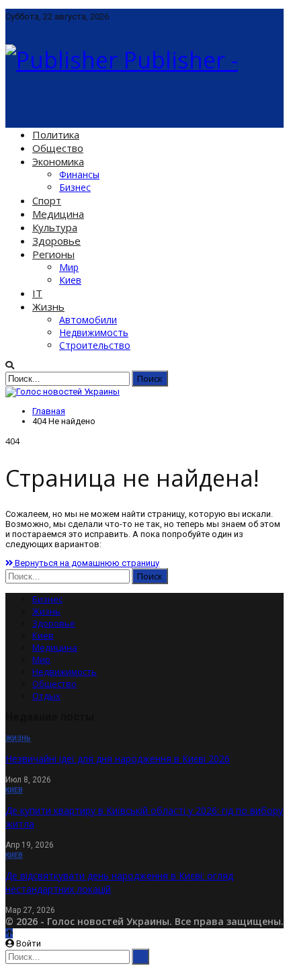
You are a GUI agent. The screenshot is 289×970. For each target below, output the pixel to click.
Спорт (46, 200)
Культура (54, 227)
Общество (57, 148)
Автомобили (88, 319)
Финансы (79, 174)
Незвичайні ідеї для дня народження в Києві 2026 (117, 758)
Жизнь (48, 306)
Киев (70, 280)
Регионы (53, 254)
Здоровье (56, 240)
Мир (69, 267)
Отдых (46, 696)
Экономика (58, 161)
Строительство (94, 345)
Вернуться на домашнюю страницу (86, 563)
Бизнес (75, 187)
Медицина (58, 213)
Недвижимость (93, 332)
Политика (55, 134)
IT (37, 293)
